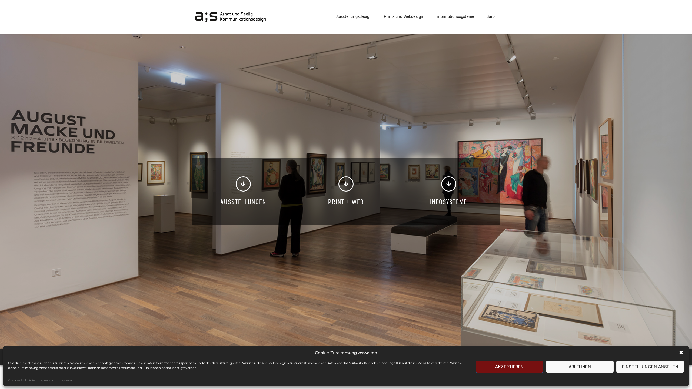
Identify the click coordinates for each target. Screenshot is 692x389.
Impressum (46, 380)
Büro (490, 17)
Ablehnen (580, 366)
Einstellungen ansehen (650, 366)
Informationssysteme (454, 17)
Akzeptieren (509, 366)
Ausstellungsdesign (354, 17)
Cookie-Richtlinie (21, 380)
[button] (681, 352)
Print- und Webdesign (403, 17)
